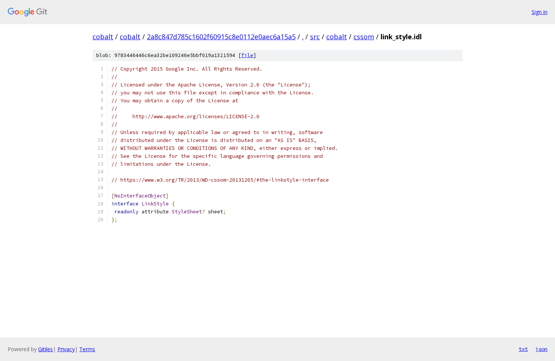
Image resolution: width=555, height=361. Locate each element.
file (247, 55)
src (315, 36)
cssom (363, 36)
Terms (87, 349)
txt (523, 349)
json (541, 349)
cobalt (102, 36)
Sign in (539, 11)
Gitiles (45, 349)
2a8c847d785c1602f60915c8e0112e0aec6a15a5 (221, 36)
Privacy (66, 349)
